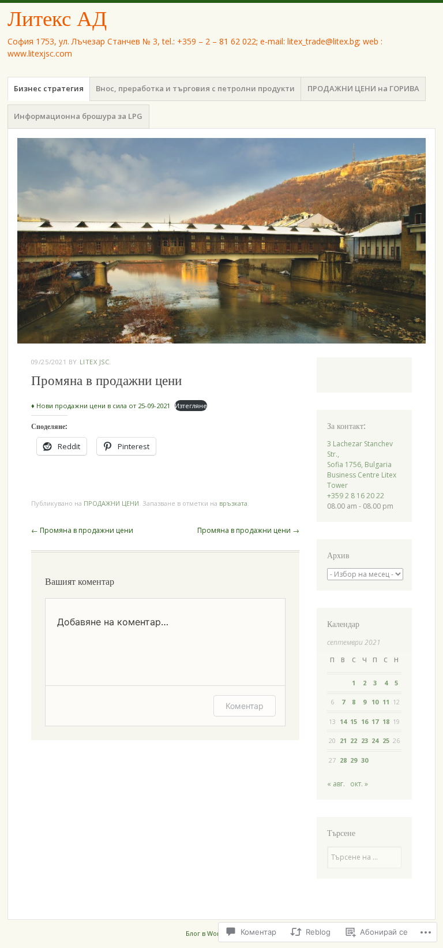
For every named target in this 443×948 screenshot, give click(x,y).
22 (353, 740)
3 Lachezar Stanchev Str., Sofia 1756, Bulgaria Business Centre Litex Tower (361, 464)
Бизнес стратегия (49, 88)
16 (364, 721)
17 (374, 721)
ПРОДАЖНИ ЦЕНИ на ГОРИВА (363, 88)
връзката (233, 503)
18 (385, 721)
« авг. (336, 784)
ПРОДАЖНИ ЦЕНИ (111, 503)
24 (374, 740)
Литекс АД (57, 18)
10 (374, 701)
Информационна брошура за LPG (78, 116)
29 (353, 760)
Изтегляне (191, 405)
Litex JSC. (96, 361)
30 (364, 760)
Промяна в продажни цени (82, 530)
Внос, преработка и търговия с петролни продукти (195, 88)
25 (385, 740)
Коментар (245, 706)
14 (343, 721)
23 (364, 740)
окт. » (359, 784)
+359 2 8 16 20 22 (355, 496)
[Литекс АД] (221, 241)
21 (343, 740)
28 (343, 760)
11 (385, 701)
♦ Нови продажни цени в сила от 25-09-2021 (100, 405)
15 (353, 721)
